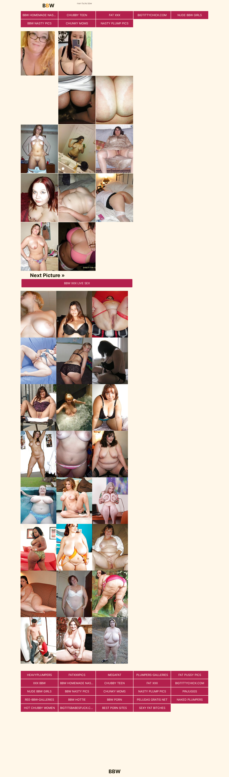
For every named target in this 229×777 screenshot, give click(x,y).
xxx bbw (39, 683)
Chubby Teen (77, 15)
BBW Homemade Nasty (40, 15)
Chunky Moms (77, 23)
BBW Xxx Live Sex (77, 283)
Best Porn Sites (114, 708)
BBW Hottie (77, 699)
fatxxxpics (77, 675)
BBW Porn (114, 699)
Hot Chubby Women (39, 708)
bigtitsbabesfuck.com (77, 708)
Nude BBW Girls (189, 15)
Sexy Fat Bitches (152, 708)
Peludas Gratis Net (152, 699)
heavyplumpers (39, 675)
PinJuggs (189, 691)
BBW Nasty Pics (39, 23)
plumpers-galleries (152, 675)
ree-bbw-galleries (39, 699)
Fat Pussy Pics (189, 675)
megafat (114, 675)
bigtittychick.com (152, 15)
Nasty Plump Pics (114, 23)
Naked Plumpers (190, 699)
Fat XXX (114, 15)
